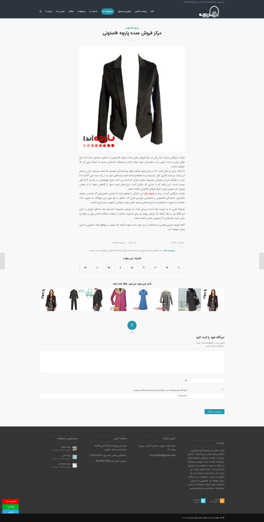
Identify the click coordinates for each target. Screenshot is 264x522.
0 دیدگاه (132, 243)
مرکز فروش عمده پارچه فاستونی (132, 33)
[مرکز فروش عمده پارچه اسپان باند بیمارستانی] (143, 299)
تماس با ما (11, 501)
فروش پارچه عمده (136, 250)
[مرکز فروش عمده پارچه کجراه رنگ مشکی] (74, 299)
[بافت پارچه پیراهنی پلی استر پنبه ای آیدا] (261, 261)
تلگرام (11, 512)
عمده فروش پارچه (154, 250)
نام (186, 380)
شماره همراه (182, 395)
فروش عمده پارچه (97, 250)
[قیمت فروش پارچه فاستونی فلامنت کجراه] (97, 299)
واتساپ (10, 507)
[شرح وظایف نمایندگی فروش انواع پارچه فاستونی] (189, 299)
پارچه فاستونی (132, 28)
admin (115, 243)
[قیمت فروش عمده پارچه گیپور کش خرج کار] (51, 299)
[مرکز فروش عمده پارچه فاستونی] (132, 99)
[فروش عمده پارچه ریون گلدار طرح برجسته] (212, 299)
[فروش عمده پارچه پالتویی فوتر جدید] (120, 299)
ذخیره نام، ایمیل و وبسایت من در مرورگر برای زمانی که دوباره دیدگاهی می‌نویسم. (160, 390)
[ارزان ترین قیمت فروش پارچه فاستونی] (166, 299)
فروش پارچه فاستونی (117, 250)
